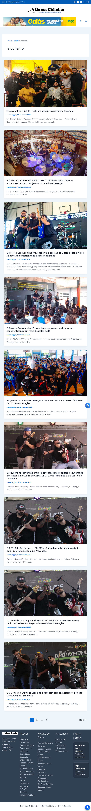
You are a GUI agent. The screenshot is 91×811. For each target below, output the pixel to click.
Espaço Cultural (26, 763)
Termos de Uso (61, 751)
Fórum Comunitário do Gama (44, 758)
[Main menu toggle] (86, 21)
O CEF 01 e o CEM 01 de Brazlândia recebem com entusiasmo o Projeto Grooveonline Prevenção (44, 694)
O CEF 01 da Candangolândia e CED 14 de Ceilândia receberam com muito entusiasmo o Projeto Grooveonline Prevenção (43, 622)
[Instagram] (74, 2)
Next (82, 720)
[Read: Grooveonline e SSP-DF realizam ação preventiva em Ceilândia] (45, 83)
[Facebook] (78, 2)
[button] (81, 21)
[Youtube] (81, 2)
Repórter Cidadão (45, 784)
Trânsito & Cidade (45, 775)
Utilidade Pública (27, 795)
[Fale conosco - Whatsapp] (88, 2)
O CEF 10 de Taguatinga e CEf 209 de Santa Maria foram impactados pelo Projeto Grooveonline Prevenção (43, 549)
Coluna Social (43, 752)
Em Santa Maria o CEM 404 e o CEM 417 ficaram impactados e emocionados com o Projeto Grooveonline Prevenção (40, 182)
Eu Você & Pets (26, 768)
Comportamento (27, 745)
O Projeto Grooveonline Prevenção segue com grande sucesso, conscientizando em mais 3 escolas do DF (40, 329)
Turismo (23, 792)
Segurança (24, 783)
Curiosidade (25, 754)
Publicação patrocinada (80, 751)
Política (23, 777)
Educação (24, 757)
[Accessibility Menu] (87, 807)
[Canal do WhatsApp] (84, 2)
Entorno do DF (26, 760)
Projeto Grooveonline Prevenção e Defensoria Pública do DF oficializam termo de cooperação (45, 402)
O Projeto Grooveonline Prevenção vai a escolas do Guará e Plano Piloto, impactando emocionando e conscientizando (45, 254)
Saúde (22, 780)
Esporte (23, 766)
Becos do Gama (44, 749)
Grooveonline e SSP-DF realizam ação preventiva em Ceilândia (40, 110)
